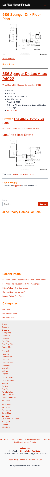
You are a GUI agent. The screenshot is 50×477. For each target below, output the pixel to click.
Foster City (6, 347)
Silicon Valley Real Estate (31, 451)
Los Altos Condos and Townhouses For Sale (20, 128)
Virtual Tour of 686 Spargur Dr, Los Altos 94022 (21, 85)
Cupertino (6, 338)
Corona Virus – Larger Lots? (13, 292)
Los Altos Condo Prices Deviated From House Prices (24, 280)
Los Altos (6, 359)
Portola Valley (7, 392)
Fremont (5, 351)
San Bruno (6, 400)
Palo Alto (5, 389)
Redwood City (7, 395)
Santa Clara (6, 413)
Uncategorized (8, 317)
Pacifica (5, 386)
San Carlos (6, 404)
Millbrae (5, 371)
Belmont (5, 327)
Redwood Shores (9, 398)
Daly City (5, 341)
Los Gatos (6, 365)
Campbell (6, 335)
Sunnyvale (6, 421)
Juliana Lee (25, 448)
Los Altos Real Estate (17, 135)
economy (6, 309)
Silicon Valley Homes (16, 460)
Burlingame (6, 333)
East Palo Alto (7, 344)
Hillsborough (7, 357)
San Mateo (6, 410)
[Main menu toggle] (45, 4)
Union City (6, 424)
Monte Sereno (7, 378)
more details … (13, 110)
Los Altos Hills (7, 362)
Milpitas (5, 374)
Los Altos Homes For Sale (16, 5)
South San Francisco (10, 419)
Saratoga (5, 416)
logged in (17, 186)
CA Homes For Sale (34, 460)
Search (5, 200)
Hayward (5, 354)
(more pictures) (8, 59)
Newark (5, 383)
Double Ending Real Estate (13, 296)
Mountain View (8, 381)
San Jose (5, 407)
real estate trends (9, 313)
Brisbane (5, 330)
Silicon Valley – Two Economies (15, 288)
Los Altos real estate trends (23, 174)
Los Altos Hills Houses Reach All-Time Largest (21, 284)
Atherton (5, 324)
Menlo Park (6, 368)
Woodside (6, 427)
